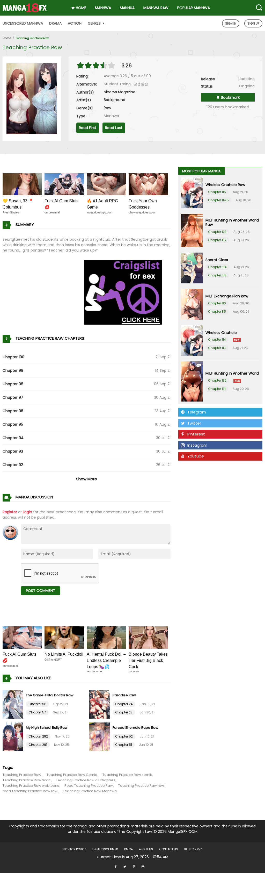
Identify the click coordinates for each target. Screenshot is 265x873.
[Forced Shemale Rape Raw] (100, 736)
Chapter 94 (13, 437)
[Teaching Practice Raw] (31, 98)
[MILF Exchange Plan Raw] (192, 304)
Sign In (230, 23)
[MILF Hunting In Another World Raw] (192, 230)
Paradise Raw (124, 695)
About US (146, 849)
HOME (80, 7)
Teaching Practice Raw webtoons (31, 785)
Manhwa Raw (155, 7)
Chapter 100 (13, 357)
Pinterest (196, 434)
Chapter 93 (13, 451)
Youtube (195, 456)
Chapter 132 (217, 240)
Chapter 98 (13, 384)
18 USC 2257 (193, 849)
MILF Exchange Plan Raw (226, 296)
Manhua (127, 7)
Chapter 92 (13, 464)
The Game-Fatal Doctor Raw (49, 695)
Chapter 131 (217, 389)
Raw (107, 107)
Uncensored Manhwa (23, 23)
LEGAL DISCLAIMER (105, 849)
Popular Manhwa (193, 7)
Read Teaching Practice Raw (88, 785)
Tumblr (194, 467)
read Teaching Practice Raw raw (30, 791)
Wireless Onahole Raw (225, 184)
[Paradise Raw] (100, 703)
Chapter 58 (37, 704)
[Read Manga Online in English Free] (25, 6)
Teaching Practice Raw (32, 38)
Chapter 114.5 (218, 200)
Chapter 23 (123, 712)
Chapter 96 (13, 410)
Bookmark (230, 97)
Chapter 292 (38, 736)
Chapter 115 (217, 192)
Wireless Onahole (221, 332)
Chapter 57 (37, 712)
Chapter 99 (13, 370)
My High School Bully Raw (47, 727)
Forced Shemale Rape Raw (135, 727)
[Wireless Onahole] (192, 340)
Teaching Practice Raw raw (141, 785)
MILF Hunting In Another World (232, 373)
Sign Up (253, 23)
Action (75, 23)
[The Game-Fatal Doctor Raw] (14, 703)
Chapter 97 (13, 397)
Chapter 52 (124, 736)
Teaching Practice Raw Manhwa (90, 791)
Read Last (113, 127)
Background (114, 99)
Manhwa (103, 7)
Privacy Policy (74, 849)
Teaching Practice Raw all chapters (85, 780)
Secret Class (216, 259)
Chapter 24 (124, 704)
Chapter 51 (123, 744)
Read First (87, 127)
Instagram (197, 445)
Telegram (196, 412)
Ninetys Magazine (119, 92)
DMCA (128, 849)
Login (27, 511)
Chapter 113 (217, 348)
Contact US (168, 849)
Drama (55, 23)
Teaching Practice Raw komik (127, 774)
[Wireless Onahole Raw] (192, 192)
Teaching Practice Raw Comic (72, 774)
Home (7, 38)
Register (10, 511)
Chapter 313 (217, 275)
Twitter (194, 423)
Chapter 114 (217, 339)
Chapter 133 (217, 232)
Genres (95, 23)
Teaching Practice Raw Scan (26, 780)
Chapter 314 (217, 267)
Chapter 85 (217, 311)
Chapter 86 (217, 303)
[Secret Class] (192, 268)
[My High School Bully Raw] (14, 736)
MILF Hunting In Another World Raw (232, 222)
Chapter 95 (13, 424)
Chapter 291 (37, 744)
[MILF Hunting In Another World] (192, 381)
